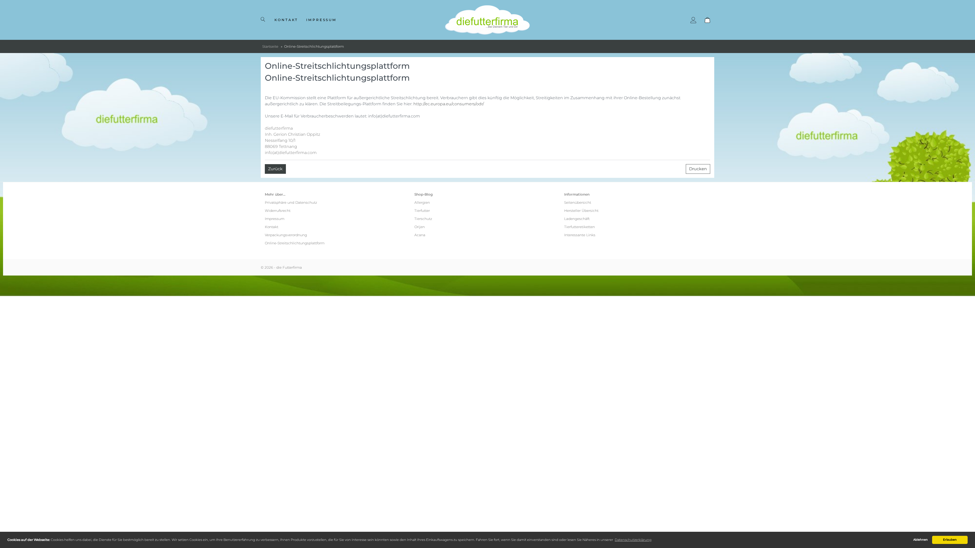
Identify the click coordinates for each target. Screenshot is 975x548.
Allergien (422, 202)
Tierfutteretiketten (579, 227)
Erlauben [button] (950, 539)
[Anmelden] (693, 20)
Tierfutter (422, 211)
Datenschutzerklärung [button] (633, 540)
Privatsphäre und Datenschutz (291, 202)
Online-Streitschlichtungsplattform (294, 243)
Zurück (275, 168)
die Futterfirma (289, 267)
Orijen (419, 227)
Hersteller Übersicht (581, 211)
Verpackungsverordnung (286, 235)
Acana (419, 235)
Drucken (698, 168)
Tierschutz (423, 219)
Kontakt (286, 20)
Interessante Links (579, 235)
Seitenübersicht (577, 202)
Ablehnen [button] (920, 539)
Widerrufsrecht (277, 211)
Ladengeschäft (577, 219)
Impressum (321, 20)
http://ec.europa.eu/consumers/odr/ (448, 103)
